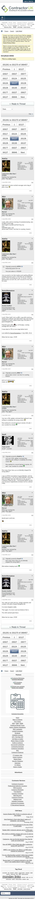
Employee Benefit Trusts (17, 725)
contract (16, 872)
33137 (23, 88)
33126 (5, 83)
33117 (5, 78)
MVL (17, 750)
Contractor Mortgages (17, 789)
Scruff (4, 434)
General (10, 22)
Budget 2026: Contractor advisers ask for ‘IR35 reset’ (17, 830)
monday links (12, 876)
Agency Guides (17, 767)
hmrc (17, 874)
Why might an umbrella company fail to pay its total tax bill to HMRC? (17, 834)
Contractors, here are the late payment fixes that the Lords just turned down (17, 839)
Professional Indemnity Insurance (17, 786)
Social (14, 27)
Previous (6, 69)
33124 (14, 78)
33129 (5, 88)
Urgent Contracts (17, 757)
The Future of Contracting (13, 25)
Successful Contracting (17, 744)
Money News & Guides (17, 741)
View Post (22, 266)
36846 (14, 97)
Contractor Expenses (17, 752)
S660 (17, 723)
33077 (23, 74)
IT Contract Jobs (17, 755)
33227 (14, 92)
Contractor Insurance (17, 784)
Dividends (17, 733)
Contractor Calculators (17, 748)
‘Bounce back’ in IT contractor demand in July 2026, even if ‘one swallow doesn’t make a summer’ (17, 861)
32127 (21, 69)
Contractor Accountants (17, 803)
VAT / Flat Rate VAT (17, 737)
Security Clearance (17, 761)
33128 (23, 83)
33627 (23, 92)
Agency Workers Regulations (17, 727)
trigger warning (19, 879)
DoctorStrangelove (8, 290)
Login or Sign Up (28, 1)
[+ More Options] (30, 190)
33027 (14, 74)
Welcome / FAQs (7, 27)
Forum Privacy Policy (9, 42)
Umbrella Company (17, 735)
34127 (5, 97)
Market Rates (17, 759)
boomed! (12, 872)
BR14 (4, 196)
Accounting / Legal (11, 24)
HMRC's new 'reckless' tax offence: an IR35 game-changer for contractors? (17, 850)
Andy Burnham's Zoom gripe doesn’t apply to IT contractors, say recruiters (17, 820)
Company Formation (17, 793)
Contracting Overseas (17, 746)
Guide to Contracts (17, 743)
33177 (5, 92)
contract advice (22, 872)
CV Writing (17, 765)
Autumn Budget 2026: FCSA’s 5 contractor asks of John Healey (17, 814)
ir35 (20, 874)
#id (32, 182)
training (13, 879)
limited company (25, 874)
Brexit (14, 22)
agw (8, 872)
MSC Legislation (17, 729)
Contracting (4, 22)
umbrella (24, 879)
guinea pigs (13, 874)
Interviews (17, 763)
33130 (14, 88)
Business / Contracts (22, 22)
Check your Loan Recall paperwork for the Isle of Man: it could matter (17, 825)
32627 (5, 74)
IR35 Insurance (17, 788)
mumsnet (23, 877)
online (27, 877)
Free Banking (17, 791)
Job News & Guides (17, 739)
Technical (30, 25)
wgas (28, 879)
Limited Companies (17, 731)
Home (17, 717)
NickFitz (4, 158)
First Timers (17, 721)
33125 (23, 78)
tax (30, 877)
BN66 (21, 723)
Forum (6, 31)
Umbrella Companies (21, 24)
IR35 (13, 723)
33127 (14, 83)
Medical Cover (18, 799)
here (18, 49)
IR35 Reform (23, 25)
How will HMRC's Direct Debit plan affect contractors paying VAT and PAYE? (17, 845)
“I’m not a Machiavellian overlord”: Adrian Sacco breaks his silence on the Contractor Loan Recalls (17, 855)
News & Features (17, 719)
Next (23, 97)
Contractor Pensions (17, 797)
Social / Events (26, 27)
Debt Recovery (17, 795)
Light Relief (19, 27)
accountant (5, 872)
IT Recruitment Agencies (17, 805)
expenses (27, 872)
